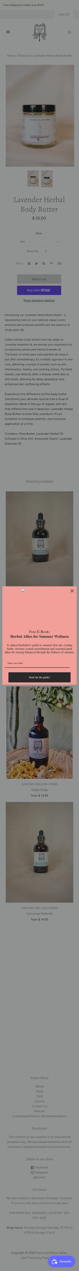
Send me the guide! (39, 677)
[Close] (72, 590)
